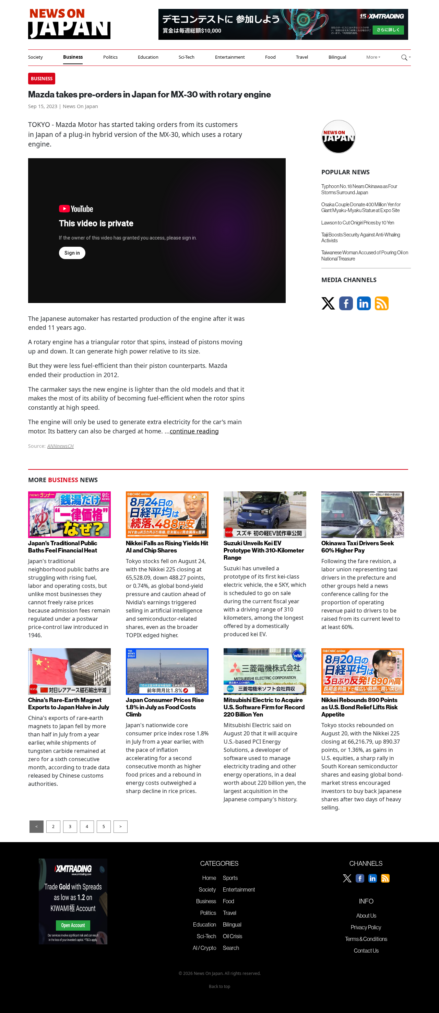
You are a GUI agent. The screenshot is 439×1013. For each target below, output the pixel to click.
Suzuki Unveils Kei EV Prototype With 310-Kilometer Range (264, 550)
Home (209, 878)
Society (35, 57)
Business (73, 57)
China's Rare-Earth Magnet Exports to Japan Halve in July (68, 704)
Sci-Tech (186, 57)
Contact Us (366, 950)
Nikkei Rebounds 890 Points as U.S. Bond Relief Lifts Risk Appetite (359, 707)
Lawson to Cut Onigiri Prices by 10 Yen (357, 222)
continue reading (194, 431)
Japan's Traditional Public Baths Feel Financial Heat (62, 547)
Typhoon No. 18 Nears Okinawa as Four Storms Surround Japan (359, 189)
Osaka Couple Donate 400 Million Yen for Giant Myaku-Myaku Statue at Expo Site (361, 207)
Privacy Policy (366, 927)
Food (270, 57)
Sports (230, 878)
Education (148, 57)
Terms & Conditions (366, 939)
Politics (110, 57)
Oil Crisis (232, 936)
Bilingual (337, 57)
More (371, 57)
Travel (302, 57)
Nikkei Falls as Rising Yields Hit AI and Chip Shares (167, 547)
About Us (366, 915)
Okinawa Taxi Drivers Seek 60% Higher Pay (357, 547)
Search (231, 948)
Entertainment (230, 57)
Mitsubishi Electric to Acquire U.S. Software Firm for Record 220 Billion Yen (264, 707)
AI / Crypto (204, 948)
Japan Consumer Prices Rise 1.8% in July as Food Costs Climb (165, 707)
